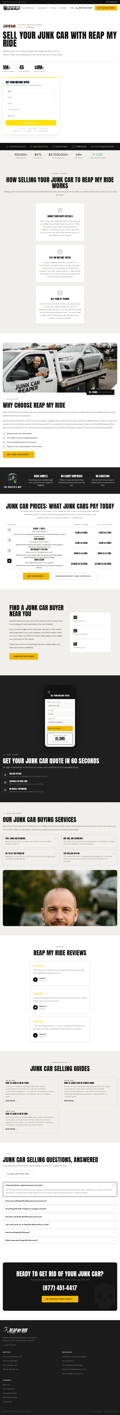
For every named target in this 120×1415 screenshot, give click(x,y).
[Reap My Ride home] (60, 1331)
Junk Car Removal (10, 1365)
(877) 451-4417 (111, 2)
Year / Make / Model (54, 702)
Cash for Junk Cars (10, 1361)
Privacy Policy (97, 1411)
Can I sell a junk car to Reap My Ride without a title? (27, 1224)
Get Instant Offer (106, 8)
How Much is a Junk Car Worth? (74, 1357)
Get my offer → (31, 123)
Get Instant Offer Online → (60, 1299)
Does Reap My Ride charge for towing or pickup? (25, 1209)
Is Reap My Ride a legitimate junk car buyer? (24, 1185)
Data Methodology (10, 1397)
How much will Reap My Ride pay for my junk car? (26, 1201)
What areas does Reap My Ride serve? (21, 1240)
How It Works (27, 8)
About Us (6, 1385)
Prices (53, 8)
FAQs (72, 8)
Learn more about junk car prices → (74, 576)
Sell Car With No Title (11, 1369)
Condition (51, 718)
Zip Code (50, 710)
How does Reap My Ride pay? (17, 1232)
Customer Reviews (10, 1393)
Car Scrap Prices (68, 1361)
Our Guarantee (8, 1389)
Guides (63, 8)
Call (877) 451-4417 (19, 1174)
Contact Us (7, 1402)
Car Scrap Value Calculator (72, 1365)
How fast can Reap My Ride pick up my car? (23, 1217)
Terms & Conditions (110, 1411)
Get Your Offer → (36, 576)
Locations (42, 8)
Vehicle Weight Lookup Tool (72, 1374)
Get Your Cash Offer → (18, 454)
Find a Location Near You (12, 1357)
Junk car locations (24, 656)
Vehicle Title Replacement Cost (74, 1369)
